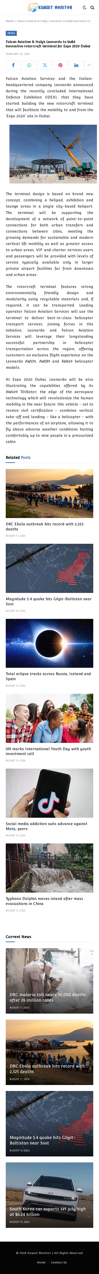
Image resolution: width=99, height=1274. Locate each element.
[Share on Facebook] (13, 65)
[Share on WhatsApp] (28, 65)
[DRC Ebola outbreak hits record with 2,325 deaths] (49, 493)
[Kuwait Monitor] (49, 7)
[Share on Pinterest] (60, 65)
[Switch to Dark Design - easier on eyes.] (84, 8)
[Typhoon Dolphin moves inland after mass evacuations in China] (49, 868)
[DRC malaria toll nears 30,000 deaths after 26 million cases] (49, 981)
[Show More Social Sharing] (88, 65)
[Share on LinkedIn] (76, 65)
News (11, 33)
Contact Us (59, 1262)
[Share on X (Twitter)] (44, 65)
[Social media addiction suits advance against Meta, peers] (49, 793)
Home (10, 21)
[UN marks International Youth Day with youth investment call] (49, 718)
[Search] (92, 7)
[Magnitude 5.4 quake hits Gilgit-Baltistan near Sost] (49, 568)
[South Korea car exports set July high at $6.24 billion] (49, 1195)
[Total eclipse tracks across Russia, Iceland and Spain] (49, 643)
